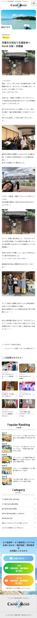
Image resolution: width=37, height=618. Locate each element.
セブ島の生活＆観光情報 (10, 504)
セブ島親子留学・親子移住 (10, 499)
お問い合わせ (19, 558)
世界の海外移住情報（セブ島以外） (13, 513)
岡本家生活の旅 (7, 518)
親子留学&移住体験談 (9, 509)
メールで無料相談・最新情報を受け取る (19, 581)
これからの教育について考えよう (12, 528)
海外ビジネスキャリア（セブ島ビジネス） (15, 523)
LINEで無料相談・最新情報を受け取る (19, 568)
